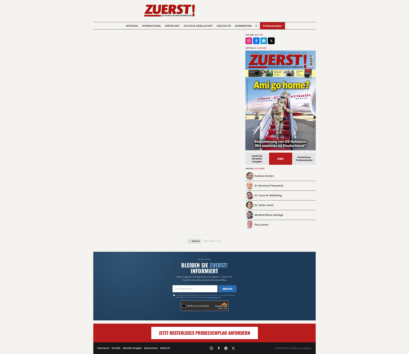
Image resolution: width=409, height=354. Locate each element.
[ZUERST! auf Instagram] (248, 40)
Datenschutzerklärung (213, 297)
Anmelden (227, 288)
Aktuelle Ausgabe (132, 348)
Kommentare (243, 25)
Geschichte (224, 25)
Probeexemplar (272, 25)
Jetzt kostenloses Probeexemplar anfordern (204, 333)
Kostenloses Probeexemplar (304, 159)
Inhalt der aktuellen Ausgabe (257, 158)
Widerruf (165, 348)
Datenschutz (151, 348)
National (132, 25)
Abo (280, 159)
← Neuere (194, 241)
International (151, 25)
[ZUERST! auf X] (271, 40)
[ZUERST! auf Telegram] (263, 40)
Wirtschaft (172, 25)
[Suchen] (256, 26)
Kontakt (116, 348)
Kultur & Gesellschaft (198, 25)
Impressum (103, 348)
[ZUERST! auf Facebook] (256, 40)
